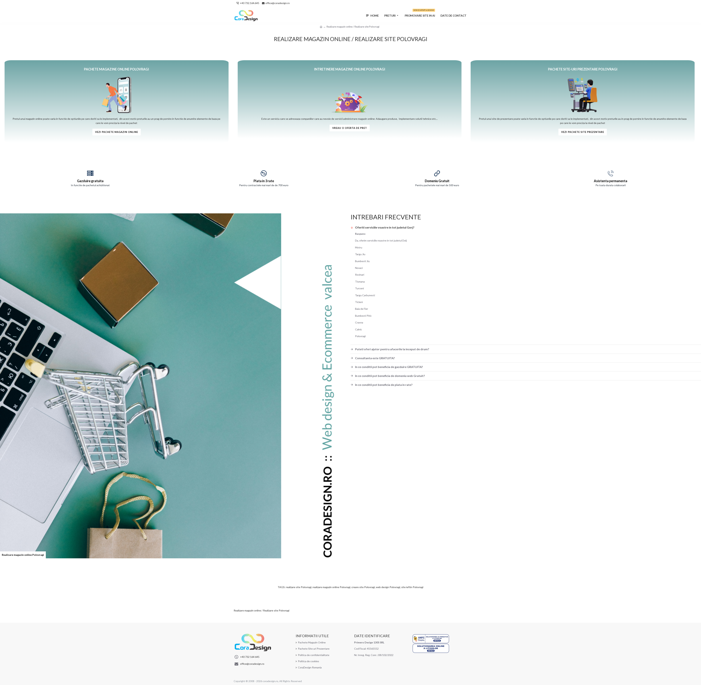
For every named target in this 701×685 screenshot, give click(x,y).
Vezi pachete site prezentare (582, 132)
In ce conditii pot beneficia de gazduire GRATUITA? (389, 367)
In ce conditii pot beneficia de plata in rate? (384, 384)
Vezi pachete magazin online (116, 132)
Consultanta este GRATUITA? (375, 358)
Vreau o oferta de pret (349, 127)
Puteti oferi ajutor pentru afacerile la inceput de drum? (392, 349)
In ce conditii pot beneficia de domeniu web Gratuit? (390, 375)
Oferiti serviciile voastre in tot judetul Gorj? (384, 227)
